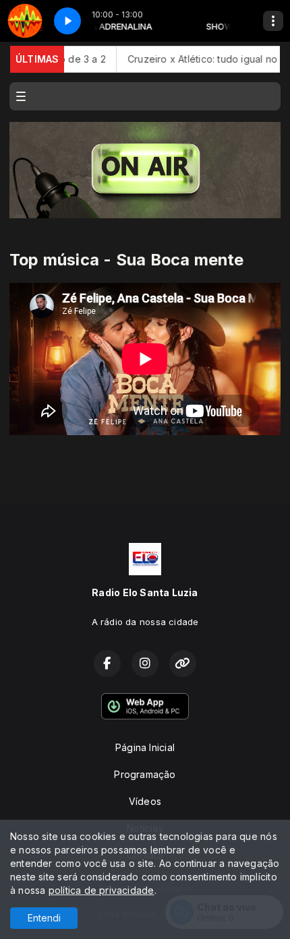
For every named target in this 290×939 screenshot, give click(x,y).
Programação (144, 774)
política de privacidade (101, 890)
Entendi (44, 918)
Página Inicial (145, 747)
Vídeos (145, 801)
